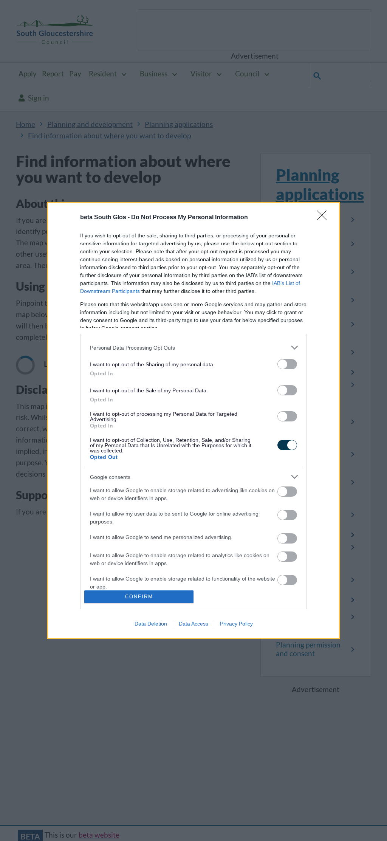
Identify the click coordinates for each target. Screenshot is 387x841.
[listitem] (193, 348)
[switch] (287, 364)
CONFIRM (139, 596)
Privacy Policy (236, 624)
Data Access (193, 624)
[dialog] (193, 420)
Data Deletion (151, 624)
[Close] (324, 218)
